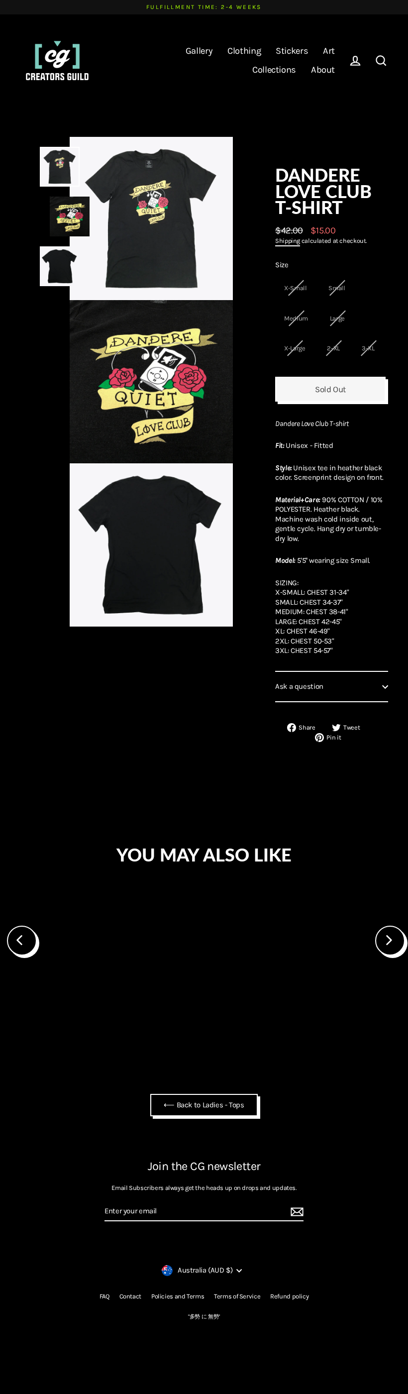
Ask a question (299, 686)
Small (336, 288)
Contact (130, 1296)
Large (337, 318)
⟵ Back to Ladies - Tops (204, 1104)
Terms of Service (237, 1296)
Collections (274, 69)
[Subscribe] (296, 1211)
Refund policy (289, 1296)
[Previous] (22, 941)
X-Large (294, 348)
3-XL (368, 348)
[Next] (390, 941)
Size (282, 264)
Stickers (292, 50)
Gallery (199, 50)
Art (329, 50)
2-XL (333, 348)
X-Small (295, 288)
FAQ (104, 1296)
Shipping (287, 240)
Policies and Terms (177, 1296)
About (323, 69)
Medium (296, 318)
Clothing (244, 50)
